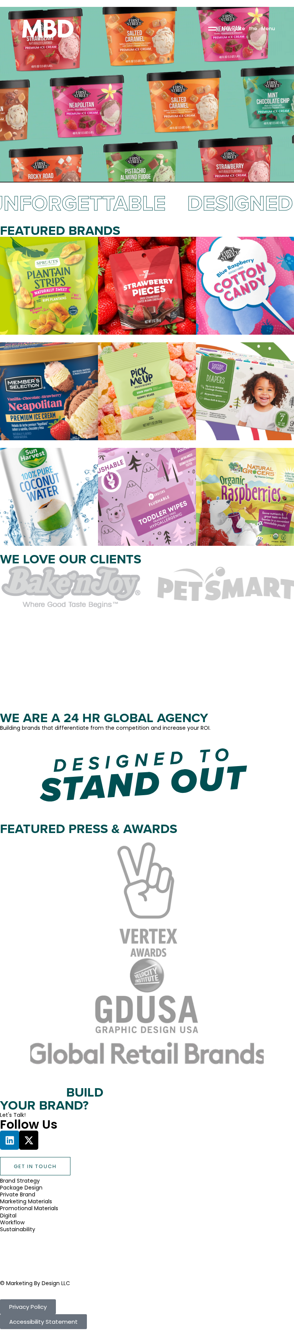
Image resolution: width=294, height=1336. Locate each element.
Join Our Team (20, 1264)
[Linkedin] (9, 1140)
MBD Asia (12, 1243)
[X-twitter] (28, 1140)
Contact (11, 1257)
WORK (16, 1250)
